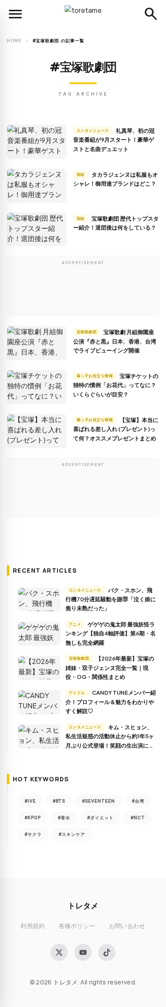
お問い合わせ (127, 926)
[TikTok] (106, 952)
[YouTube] (83, 952)
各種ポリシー (77, 926)
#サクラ (33, 834)
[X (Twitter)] (59, 952)
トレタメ (83, 905)
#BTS (59, 800)
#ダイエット (100, 817)
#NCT (138, 817)
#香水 (64, 817)
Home (14, 40)
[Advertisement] (83, 288)
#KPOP (33, 817)
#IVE (30, 800)
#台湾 (138, 800)
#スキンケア (72, 834)
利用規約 (32, 926)
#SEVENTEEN (98, 800)
